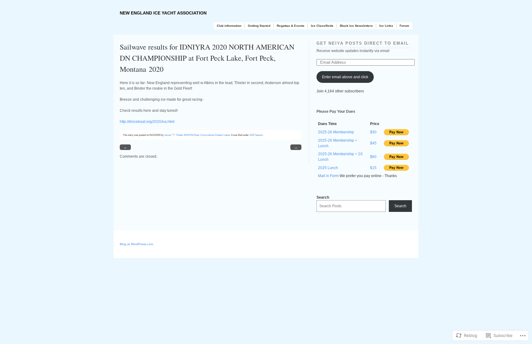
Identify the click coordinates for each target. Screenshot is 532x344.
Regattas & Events (290, 25)
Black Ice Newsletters (356, 25)
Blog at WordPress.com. (137, 244)
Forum (404, 25)
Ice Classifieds (322, 25)
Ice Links (386, 25)
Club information (229, 25)
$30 (373, 132)
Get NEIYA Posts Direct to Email (362, 43)
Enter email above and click (345, 77)
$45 (373, 143)
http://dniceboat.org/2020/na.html (147, 121)
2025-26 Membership (336, 132)
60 (374, 157)
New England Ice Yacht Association (163, 12)
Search (322, 197)
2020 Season (256, 134)
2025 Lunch (328, 168)
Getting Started (259, 25)
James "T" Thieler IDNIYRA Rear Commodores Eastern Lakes (197, 134)
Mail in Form (328, 176)
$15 (373, 168)
